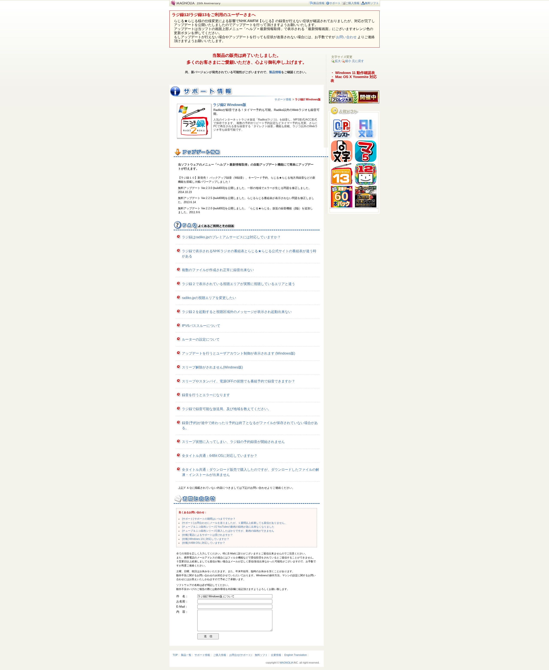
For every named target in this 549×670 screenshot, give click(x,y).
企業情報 (276, 655)
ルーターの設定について (201, 339)
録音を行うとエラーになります (206, 395)
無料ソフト (372, 3)
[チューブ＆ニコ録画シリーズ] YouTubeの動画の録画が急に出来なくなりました (228, 526)
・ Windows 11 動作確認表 (352, 73)
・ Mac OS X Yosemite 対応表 (353, 79)
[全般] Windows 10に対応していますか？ (205, 539)
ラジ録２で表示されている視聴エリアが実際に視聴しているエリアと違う (238, 284)
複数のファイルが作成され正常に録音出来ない (218, 270)
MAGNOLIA (286, 662)
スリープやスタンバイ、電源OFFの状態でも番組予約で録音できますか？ (238, 381)
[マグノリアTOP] (182, 4)
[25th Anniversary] (211, 4)
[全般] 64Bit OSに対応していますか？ (203, 543)
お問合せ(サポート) (240, 655)
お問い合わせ (346, 37)
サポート (335, 3)
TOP (175, 655)
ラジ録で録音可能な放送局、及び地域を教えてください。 (226, 409)
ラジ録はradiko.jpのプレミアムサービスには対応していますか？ (231, 237)
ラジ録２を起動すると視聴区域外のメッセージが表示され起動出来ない (237, 312)
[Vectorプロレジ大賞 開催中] (354, 102)
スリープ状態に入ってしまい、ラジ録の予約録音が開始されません (233, 442)
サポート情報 (282, 99)
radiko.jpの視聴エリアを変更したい (209, 298)
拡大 (338, 61)
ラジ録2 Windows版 (229, 105)
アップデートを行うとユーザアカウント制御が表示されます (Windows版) (238, 353)
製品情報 (318, 3)
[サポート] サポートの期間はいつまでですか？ (208, 519)
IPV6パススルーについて (201, 325)
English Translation (295, 655)
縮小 (348, 61)
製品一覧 (186, 655)
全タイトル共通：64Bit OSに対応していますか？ (219, 455)
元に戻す (358, 61)
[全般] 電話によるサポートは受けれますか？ (207, 535)
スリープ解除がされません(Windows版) (212, 367)
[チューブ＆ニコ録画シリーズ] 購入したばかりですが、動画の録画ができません (228, 531)
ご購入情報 (352, 3)
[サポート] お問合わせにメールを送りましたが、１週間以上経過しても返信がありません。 (234, 523)
